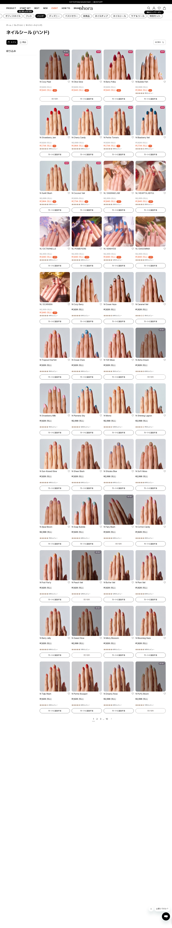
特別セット (155, 16)
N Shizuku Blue (110, 471)
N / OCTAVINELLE (48, 249)
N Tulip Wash (45, 694)
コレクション (18, 25)
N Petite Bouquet (80, 694)
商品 (24, 42)
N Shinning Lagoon (143, 415)
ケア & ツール (137, 16)
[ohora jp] (86, 7)
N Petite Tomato (111, 137)
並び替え (158, 42)
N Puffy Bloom (142, 694)
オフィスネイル (12, 16)
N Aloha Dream (142, 360)
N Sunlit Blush (46, 193)
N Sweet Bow (78, 638)
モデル (13, 42)
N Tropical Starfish (48, 360)
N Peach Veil (77, 582)
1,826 (78, 309)
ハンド (40, 16)
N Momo (107, 415)
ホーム (8, 25)
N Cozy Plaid (45, 82)
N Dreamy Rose (111, 694)
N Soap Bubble (78, 527)
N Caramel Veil (141, 304)
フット (29, 16)
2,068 (78, 421)
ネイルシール (119, 16)
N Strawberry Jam (48, 137)
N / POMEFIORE (79, 249)
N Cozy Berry (77, 304)
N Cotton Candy (142, 527)
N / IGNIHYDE (110, 249)
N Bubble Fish (141, 82)
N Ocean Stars (78, 360)
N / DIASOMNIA (142, 249)
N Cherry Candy (79, 137)
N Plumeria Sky (78, 415)
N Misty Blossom (111, 638)
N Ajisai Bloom (46, 527)
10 (107, 719)
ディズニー (54, 16)
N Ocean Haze (110, 304)
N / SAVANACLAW (112, 193)
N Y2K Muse (109, 360)
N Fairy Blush (109, 527)
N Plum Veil (140, 582)
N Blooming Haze (143, 638)
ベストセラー (71, 16)
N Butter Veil (109, 582)
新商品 (86, 16)
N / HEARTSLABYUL (144, 193)
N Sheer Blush (78, 471)
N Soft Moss (141, 471)
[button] (77, 8)
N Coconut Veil (78, 193)
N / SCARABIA (46, 304)
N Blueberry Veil (142, 137)
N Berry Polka (110, 82)
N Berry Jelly (45, 638)
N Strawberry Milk (48, 415)
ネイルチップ (101, 16)
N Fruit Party (45, 582)
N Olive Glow (77, 82)
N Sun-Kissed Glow (48, 471)
